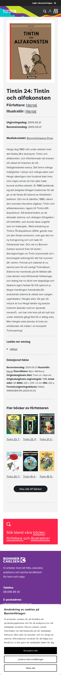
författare (15, 538)
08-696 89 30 (11, 592)
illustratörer (40, 538)
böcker (39, 532)
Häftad (13, 349)
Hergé (31, 105)
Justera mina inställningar (30, 659)
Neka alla (30, 668)
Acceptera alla (30, 650)
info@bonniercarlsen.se (17, 604)
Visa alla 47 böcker (30, 489)
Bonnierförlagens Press (40, 138)
